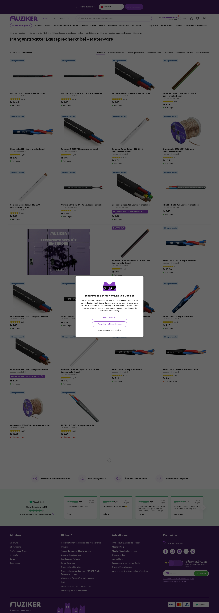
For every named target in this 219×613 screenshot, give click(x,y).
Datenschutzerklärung (109, 310)
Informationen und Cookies (109, 330)
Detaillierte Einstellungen (110, 324)
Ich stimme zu (109, 317)
